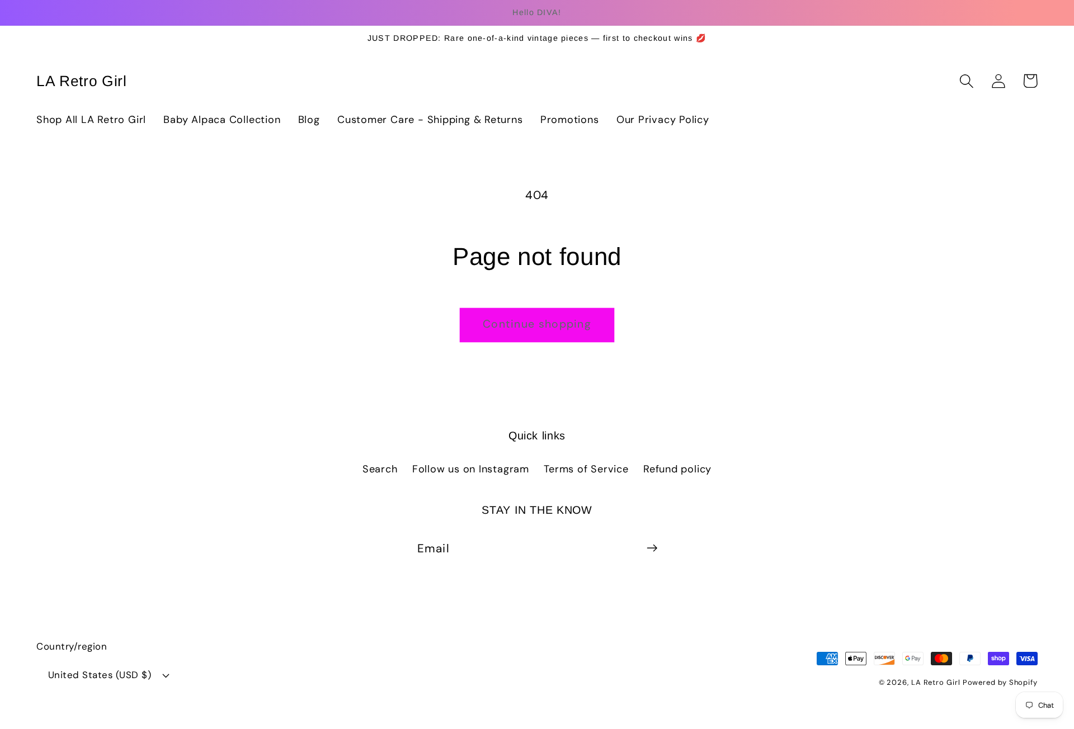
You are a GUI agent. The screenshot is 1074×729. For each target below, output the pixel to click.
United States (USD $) (100, 675)
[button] (966, 81)
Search (380, 469)
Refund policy (677, 469)
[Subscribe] (652, 548)
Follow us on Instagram (470, 469)
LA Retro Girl (937, 682)
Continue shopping (537, 324)
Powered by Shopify (1000, 682)
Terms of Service (586, 469)
